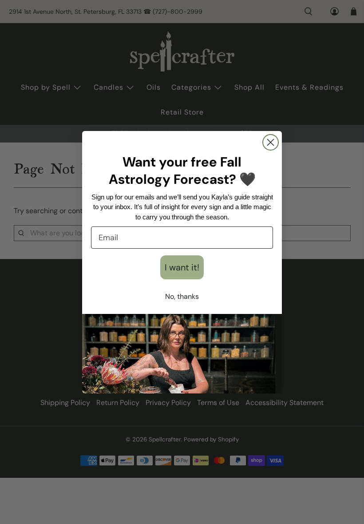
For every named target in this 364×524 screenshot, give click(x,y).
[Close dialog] (270, 142)
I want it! (182, 267)
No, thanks (182, 296)
